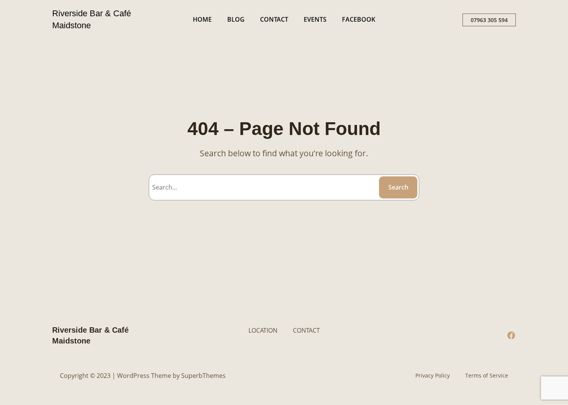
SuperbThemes (203, 375)
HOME (202, 19)
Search (398, 187)
